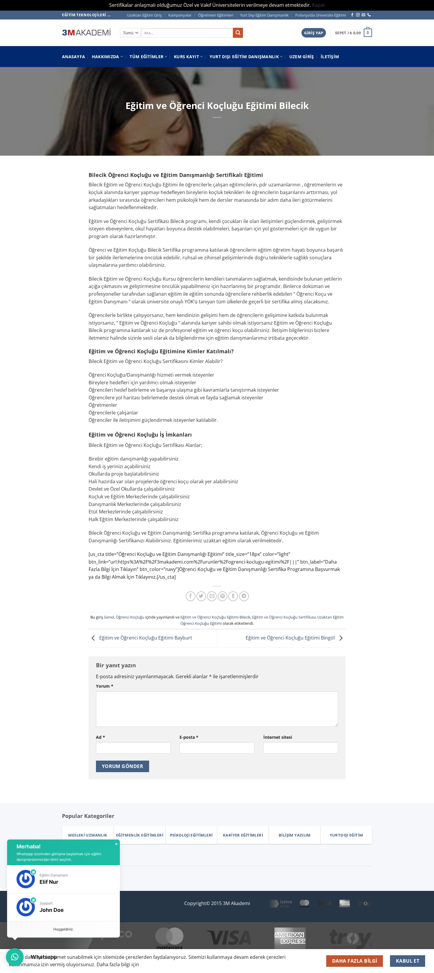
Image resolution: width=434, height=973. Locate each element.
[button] (313, 33)
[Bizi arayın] (369, 15)
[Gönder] (238, 33)
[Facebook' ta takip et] (352, 15)
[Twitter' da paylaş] (201, 596)
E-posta (189, 737)
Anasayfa (73, 56)
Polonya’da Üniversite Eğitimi (320, 15)
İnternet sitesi (277, 737)
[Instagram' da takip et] (358, 15)
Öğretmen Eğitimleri (215, 15)
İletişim (330, 56)
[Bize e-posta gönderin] (363, 15)
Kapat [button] (318, 5)
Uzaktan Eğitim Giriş (144, 15)
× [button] (116, 844)
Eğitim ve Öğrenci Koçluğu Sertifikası (284, 617)
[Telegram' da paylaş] (244, 596)
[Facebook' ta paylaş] (190, 596)
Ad (100, 737)
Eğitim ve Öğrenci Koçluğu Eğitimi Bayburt (145, 637)
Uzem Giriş (301, 56)
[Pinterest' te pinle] (222, 596)
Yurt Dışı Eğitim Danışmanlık (264, 15)
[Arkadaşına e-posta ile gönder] (212, 596)
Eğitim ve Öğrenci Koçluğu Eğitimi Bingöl (291, 637)
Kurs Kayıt (186, 56)
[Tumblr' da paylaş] (233, 596)
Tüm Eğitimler (146, 56)
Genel (109, 617)
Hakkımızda (105, 56)
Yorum (104, 686)
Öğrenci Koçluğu (130, 617)
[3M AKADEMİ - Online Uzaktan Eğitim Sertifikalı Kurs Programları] (86, 32)
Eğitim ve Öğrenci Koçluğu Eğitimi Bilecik (215, 617)
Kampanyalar (180, 15)
